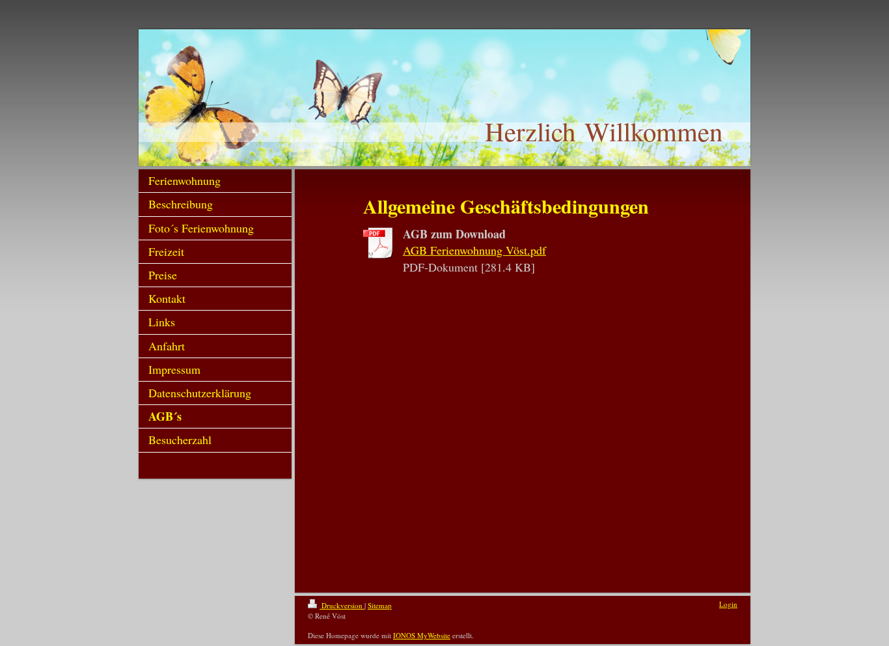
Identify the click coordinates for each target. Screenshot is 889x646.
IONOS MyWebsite (421, 635)
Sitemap (380, 605)
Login (728, 604)
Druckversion (342, 605)
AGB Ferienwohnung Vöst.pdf (474, 250)
